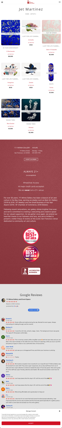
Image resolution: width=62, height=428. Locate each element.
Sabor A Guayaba (51, 49)
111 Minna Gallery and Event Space (18, 299)
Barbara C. (9, 327)
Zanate (31, 82)
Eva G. (8, 336)
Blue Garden (10, 123)
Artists (33, 14)
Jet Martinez (11, 54)
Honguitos (11, 82)
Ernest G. (9, 318)
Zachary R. (9, 405)
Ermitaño (31, 40)
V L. (7, 395)
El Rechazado (11, 51)
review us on (33, 310)
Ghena (8, 374)
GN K (7, 381)
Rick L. (8, 388)
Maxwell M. (9, 353)
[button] (59, 411)
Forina (51, 87)
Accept (31, 423)
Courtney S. (9, 360)
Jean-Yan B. (9, 346)
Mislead (31, 127)
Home (27, 14)
